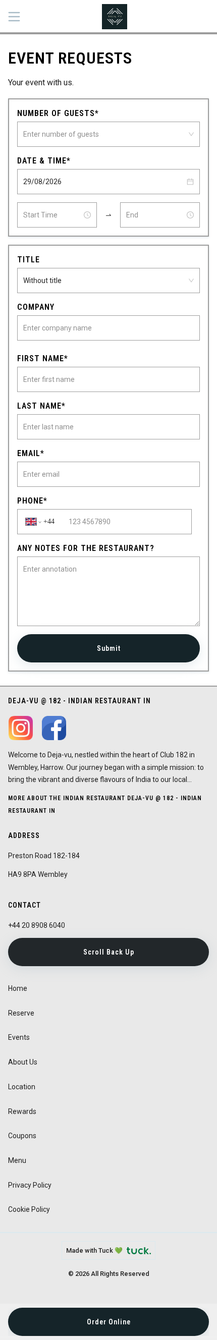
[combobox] (104, 134)
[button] (190, 181)
